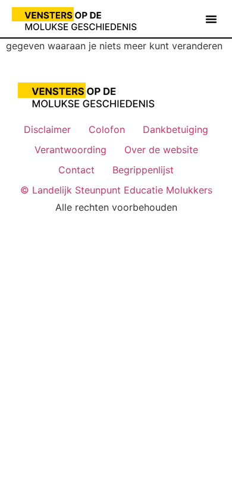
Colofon (107, 129)
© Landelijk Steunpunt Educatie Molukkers (116, 190)
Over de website (161, 150)
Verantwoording (70, 150)
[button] (211, 19)
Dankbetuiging (175, 129)
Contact (76, 170)
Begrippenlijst (143, 170)
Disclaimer (47, 129)
